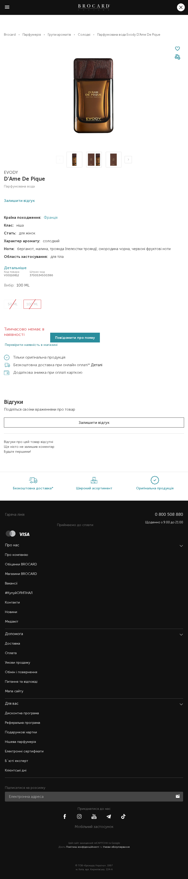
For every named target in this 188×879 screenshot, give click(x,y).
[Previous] (59, 159)
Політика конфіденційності (82, 847)
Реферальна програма (22, 723)
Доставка (12, 643)
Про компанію (16, 555)
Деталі (96, 365)
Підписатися (178, 796)
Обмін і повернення (21, 672)
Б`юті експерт (16, 761)
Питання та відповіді (21, 682)
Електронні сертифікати (24, 751)
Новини (11, 612)
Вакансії (11, 583)
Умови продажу (17, 662)
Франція (50, 217)
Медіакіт (11, 621)
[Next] (128, 159)
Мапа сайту (14, 691)
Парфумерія (32, 34)
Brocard (10, 34)
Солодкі (84, 34)
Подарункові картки (21, 732)
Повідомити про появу (75, 338)
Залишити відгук (94, 422)
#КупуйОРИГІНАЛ (19, 593)
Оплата (11, 653)
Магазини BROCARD (21, 574)
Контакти (12, 602)
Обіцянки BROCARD (21, 564)
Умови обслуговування (116, 847)
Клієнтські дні (15, 770)
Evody (11, 172)
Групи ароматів (59, 34)
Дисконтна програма (22, 713)
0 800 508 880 (169, 514)
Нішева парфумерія (20, 742)
